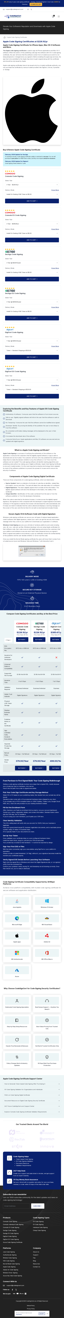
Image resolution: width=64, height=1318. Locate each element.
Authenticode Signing (9, 1255)
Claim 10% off (36, 4)
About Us (36, 1252)
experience (19, 1314)
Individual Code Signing (40, 1227)
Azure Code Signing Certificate (12, 1242)
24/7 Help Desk (19, 1171)
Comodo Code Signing (10, 1221)
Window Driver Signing (10, 1273)
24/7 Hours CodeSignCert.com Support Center (19, 1106)
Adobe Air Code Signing (10, 1270)
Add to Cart (31, 201)
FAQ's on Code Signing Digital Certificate (17, 1095)
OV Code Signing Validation (24, 1161)
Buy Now (21, 639)
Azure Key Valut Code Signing (12, 1276)
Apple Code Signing (9, 1267)
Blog (34, 1261)
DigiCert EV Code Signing (11, 1239)
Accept (42, 1313)
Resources (36, 1264)
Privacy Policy (31, 1308)
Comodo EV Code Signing (11, 1227)
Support (35, 1255)
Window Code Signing (10, 1258)
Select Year (8, 180)
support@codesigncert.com (14, 9)
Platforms (7, 1248)
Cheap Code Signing (39, 1230)
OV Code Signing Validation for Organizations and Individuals (23, 1089)
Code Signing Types (41, 1218)
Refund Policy (31, 1305)
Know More (55, 190)
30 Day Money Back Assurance (25, 1180)
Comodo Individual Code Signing (13, 1224)
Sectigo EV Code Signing (10, 1233)
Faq (34, 1258)
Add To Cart (31, 357)
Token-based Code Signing (24, 1159)
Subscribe (37, 1206)
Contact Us (36, 1267)
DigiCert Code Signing (10, 1236)
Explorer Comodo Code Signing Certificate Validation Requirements (25, 1112)
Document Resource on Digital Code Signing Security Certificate (24, 1100)
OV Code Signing (38, 1221)
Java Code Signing (9, 1252)
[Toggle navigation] (58, 16)
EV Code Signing (38, 1224)
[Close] (47, 1314)
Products (6, 1218)
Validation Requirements (23, 1165)
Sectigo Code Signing (9, 1230)
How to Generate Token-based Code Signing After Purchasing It (24, 1084)
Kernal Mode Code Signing (11, 1264)
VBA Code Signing (8, 1261)
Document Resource (22, 1163)
